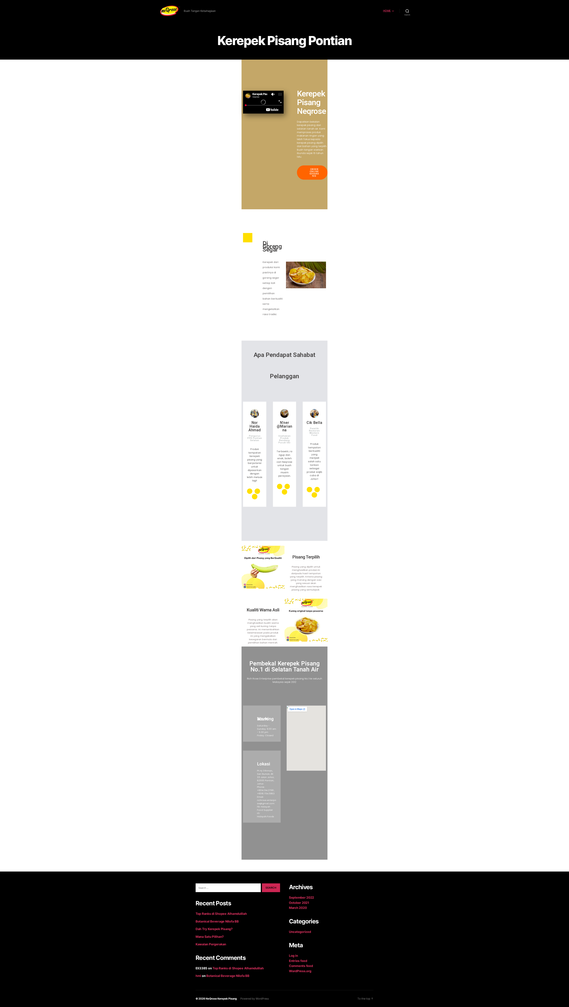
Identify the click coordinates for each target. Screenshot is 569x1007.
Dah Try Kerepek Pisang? (214, 929)
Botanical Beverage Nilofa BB (217, 921)
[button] (312, 172)
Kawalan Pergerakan (211, 944)
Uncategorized (300, 932)
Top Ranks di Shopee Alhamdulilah (221, 914)
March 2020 (298, 908)
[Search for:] (227, 888)
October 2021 (299, 903)
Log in (293, 955)
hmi (198, 976)
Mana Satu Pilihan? (210, 937)
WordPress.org (300, 971)
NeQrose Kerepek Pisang (221, 998)
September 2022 (301, 897)
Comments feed (301, 966)
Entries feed (298, 961)
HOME (387, 10)
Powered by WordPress (254, 998)
